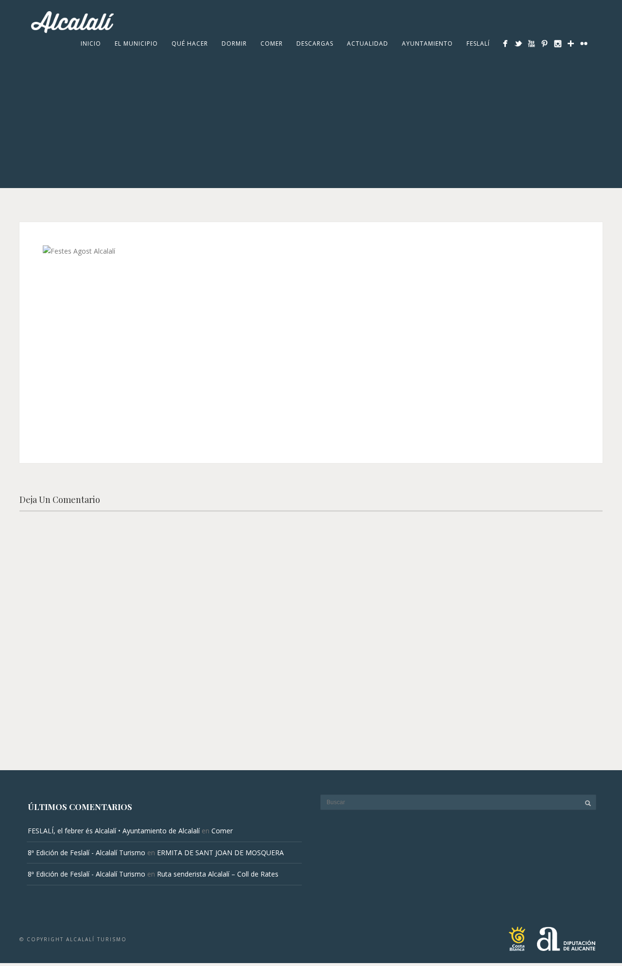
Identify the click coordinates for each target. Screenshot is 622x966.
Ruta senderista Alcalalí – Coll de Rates (217, 874)
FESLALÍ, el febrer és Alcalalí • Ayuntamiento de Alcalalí (114, 830)
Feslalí (478, 43)
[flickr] (584, 43)
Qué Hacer (190, 43)
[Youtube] (531, 43)
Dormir (234, 43)
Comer (271, 43)
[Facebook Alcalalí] (505, 43)
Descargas (314, 43)
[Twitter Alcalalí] (518, 43)
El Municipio (136, 43)
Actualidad (367, 43)
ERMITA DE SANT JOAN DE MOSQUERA (220, 852)
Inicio (91, 43)
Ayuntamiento (427, 43)
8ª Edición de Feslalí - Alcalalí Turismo (86, 852)
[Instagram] (558, 43)
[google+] (571, 43)
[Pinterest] (544, 43)
